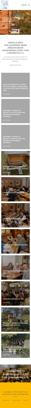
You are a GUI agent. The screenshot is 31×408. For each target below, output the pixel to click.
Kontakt (25, 400)
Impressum (6, 400)
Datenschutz (16, 400)
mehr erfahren (9, 32)
